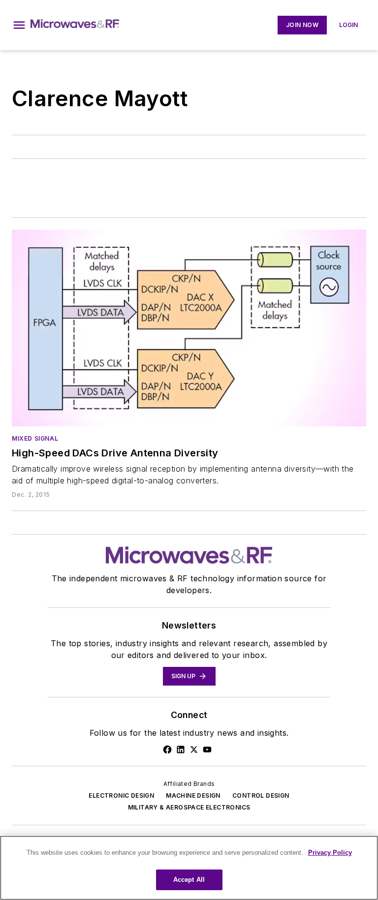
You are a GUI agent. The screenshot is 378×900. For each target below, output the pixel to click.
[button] (19, 25)
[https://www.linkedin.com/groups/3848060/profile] (181, 749)
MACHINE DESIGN (193, 795)
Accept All (189, 879)
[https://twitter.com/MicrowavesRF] (194, 749)
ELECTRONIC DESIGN (121, 795)
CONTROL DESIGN (260, 795)
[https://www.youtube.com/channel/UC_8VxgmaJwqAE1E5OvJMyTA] (207, 749)
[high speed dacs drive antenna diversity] (189, 328)
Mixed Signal (35, 438)
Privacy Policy (330, 852)
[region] (189, 868)
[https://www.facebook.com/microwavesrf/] (167, 749)
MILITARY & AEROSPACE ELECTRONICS (189, 807)
